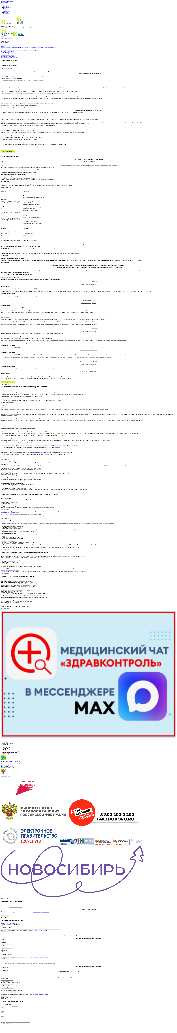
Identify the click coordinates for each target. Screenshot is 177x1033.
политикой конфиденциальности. (41, 912)
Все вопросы (4, 43)
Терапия (2, 48)
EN (3, 2)
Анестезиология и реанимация (8, 56)
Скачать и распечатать (7, 151)
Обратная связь (33, 763)
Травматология (39, 47)
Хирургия (3, 46)
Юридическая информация (7, 763)
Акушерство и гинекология (7, 51)
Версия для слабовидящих (7, 1)
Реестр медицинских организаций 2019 (116, 465)
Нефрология (13, 50)
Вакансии (43, 27)
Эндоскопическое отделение (7, 55)
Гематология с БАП (5, 50)
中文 (7, 2)
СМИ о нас (38, 27)
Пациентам (20, 27)
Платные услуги (10, 27)
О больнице (3, 27)
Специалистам (26, 27)
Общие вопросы (4, 45)
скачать (53, 447)
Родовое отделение (5, 52)
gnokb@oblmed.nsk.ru (42, 452)
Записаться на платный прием (7, 26)
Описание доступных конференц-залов (10, 923)
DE (5, 2)
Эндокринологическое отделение (31, 50)
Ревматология (19, 50)
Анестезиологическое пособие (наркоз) (10, 57)
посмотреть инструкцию (6, 62)
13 (6, 609)
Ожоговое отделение (5, 47)
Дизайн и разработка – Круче (7, 767)
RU (1, 2)
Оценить (8, 776)
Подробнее (3, 776)
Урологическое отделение (50, 47)
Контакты (32, 27)
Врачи (16, 27)
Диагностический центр (6, 53)
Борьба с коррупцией (24, 763)
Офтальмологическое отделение (28, 47)
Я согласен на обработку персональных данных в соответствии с (25, 912)
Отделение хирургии (16, 47)
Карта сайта (16, 763)
